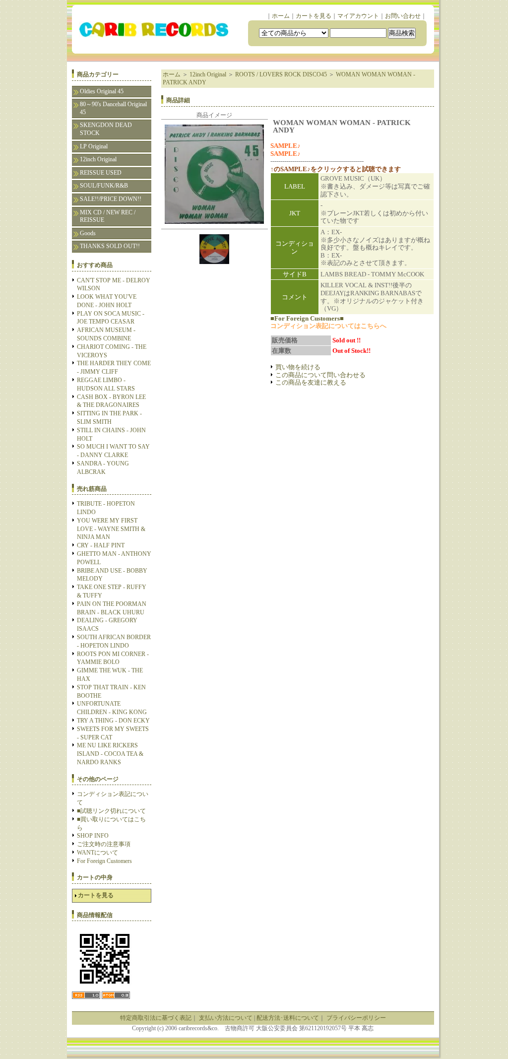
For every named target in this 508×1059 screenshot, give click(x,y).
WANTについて (97, 852)
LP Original (94, 146)
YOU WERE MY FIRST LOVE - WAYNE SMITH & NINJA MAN (111, 529)
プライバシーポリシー (356, 1017)
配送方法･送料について (287, 1017)
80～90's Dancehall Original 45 (113, 108)
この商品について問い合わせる (320, 375)
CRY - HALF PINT (101, 545)
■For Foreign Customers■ (307, 318)
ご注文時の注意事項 (103, 844)
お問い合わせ (403, 15)
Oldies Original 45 (102, 91)
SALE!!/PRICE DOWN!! (110, 199)
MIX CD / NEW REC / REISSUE (107, 216)
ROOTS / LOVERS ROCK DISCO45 (281, 74)
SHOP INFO (93, 835)
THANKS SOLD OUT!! (110, 246)
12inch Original (98, 159)
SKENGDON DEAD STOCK (106, 129)
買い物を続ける (297, 367)
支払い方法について (226, 1017)
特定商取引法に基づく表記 (155, 1017)
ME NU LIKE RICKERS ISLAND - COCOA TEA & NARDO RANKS (110, 754)
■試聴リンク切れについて (111, 810)
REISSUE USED (101, 172)
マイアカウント (358, 15)
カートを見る (313, 15)
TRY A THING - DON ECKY (113, 720)
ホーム (281, 15)
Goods (88, 233)
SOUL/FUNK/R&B (104, 185)
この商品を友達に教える (310, 382)
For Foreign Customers (104, 861)
